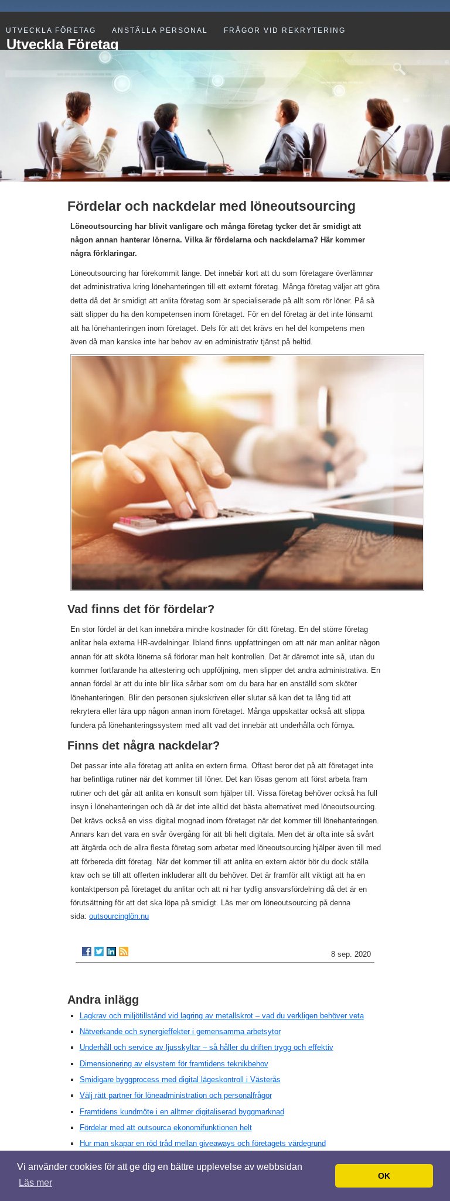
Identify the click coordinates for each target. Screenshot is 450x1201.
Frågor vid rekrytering (285, 30)
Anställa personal (160, 30)
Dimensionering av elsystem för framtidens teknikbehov (174, 1063)
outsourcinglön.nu (119, 916)
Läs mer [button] (35, 1183)
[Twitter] (99, 951)
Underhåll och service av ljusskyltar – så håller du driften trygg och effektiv (206, 1047)
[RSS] (123, 951)
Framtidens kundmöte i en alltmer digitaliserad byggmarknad (182, 1111)
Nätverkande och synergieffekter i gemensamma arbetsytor (180, 1031)
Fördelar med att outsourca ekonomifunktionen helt (166, 1127)
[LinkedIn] (111, 951)
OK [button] (384, 1176)
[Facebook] (86, 951)
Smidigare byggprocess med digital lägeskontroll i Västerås (180, 1079)
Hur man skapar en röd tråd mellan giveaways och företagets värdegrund (203, 1143)
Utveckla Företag (51, 30)
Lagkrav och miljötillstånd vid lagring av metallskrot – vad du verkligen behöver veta (222, 1015)
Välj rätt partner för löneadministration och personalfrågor (176, 1095)
